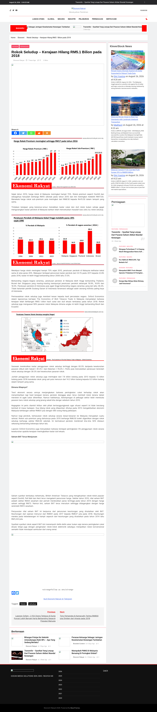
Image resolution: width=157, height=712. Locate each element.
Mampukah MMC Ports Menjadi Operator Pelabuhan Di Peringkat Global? (130, 273)
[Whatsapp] (31, 133)
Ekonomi (15, 46)
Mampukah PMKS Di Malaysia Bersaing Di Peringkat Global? (111, 2)
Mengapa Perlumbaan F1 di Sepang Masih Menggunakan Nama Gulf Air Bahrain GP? (131, 251)
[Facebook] (15, 133)
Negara (61, 19)
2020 (60, 698)
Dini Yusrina (119, 76)
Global (51, 19)
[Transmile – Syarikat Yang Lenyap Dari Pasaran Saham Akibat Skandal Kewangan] (58, 28)
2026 (60, 671)
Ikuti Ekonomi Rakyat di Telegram (58, 599)
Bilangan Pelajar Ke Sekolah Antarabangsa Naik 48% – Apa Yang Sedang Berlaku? (39, 640)
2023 (60, 685)
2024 (60, 680)
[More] (47, 133)
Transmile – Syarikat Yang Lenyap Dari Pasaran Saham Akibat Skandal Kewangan (96, 27)
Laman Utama (38, 19)
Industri (72, 19)
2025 (60, 676)
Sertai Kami (111, 19)
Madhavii (118, 125)
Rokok (23, 604)
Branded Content (79, 643)
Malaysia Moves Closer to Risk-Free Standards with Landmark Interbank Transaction (124, 119)
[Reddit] (39, 133)
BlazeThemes (75, 708)
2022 (60, 689)
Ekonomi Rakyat (18, 60)
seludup (32, 604)
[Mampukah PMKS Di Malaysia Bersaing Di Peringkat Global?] (135, 28)
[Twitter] (23, 133)
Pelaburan (84, 19)
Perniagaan (97, 19)
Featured (115, 229)
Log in (105, 671)
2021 (60, 694)
